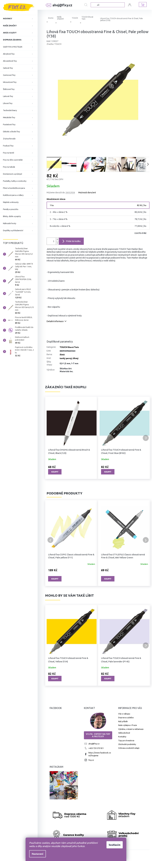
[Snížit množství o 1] (57, 243)
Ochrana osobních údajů (128, 748)
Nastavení (37, 853)
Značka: (54, 44)
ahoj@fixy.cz (94, 744)
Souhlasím (114, 844)
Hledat (87, 4)
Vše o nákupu (124, 714)
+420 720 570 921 (96, 748)
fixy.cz (91, 760)
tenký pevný (66, 358)
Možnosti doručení (87, 192)
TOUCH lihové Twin (69, 347)
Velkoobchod (124, 733)
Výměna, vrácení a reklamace (130, 729)
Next (146, 540)
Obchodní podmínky (127, 744)
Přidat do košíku (73, 241)
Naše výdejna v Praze (127, 725)
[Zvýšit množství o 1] (57, 239)
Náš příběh (123, 721)
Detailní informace (55, 321)
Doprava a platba (126, 717)
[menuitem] (19, 18)
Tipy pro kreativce (126, 740)
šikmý (76, 358)
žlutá (62, 354)
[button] (50, 438)
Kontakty (122, 737)
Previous (50, 540)
